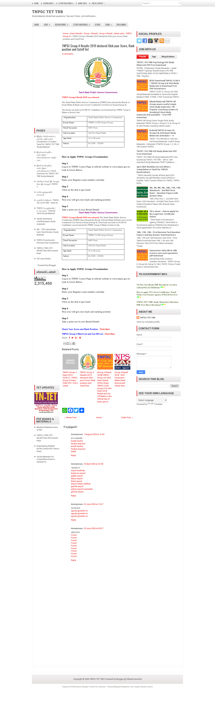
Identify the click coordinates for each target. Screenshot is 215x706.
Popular (142, 57)
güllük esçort (77, 476)
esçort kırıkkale (78, 470)
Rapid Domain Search (144, 686)
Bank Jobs (82, 3)
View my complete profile (148, 322)
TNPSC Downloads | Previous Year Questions (48, 241)
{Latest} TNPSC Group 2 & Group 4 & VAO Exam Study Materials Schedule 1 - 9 (163, 133)
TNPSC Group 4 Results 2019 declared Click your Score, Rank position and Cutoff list (98, 47)
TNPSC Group (98, 3)
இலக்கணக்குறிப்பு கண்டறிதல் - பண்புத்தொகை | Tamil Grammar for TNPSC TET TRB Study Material (48, 170)
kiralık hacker (77, 441)
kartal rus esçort (78, 473)
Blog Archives (168, 57)
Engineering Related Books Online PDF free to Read (48, 448)
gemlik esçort (77, 486)
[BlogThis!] (67, 343)
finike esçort (76, 481)
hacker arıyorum (78, 443)
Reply (73, 455)
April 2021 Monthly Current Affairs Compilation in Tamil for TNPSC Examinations (153, 169)
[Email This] (64, 343)
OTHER (97, 24)
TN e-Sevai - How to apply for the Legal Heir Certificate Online (164, 214)
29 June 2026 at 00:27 (93, 528)
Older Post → (127, 417)
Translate (158, 404)
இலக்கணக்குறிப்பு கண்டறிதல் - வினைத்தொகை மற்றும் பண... (46, 156)
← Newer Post (70, 417)
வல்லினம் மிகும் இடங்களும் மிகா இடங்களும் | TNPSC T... (48, 184)
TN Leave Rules (44, 258)
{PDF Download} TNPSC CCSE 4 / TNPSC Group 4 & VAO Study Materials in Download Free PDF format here (165, 84)
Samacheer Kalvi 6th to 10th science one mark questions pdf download (164, 253)
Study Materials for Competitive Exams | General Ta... (46, 459)
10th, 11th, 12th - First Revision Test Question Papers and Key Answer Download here (158, 233)
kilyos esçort (77, 478)
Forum (74, 535)
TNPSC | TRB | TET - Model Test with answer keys (47, 251)
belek (73, 451)
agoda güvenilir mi (79, 511)
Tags (154, 57)
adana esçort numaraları (82, 489)
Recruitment (61, 24)
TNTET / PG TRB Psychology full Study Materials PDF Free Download (155, 63)
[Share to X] (70, 343)
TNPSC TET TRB (47, 11)
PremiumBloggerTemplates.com (120, 686)
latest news (119, 33)
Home (36, 3)
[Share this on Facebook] (69, 338)
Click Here (105, 329)
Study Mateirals (66, 3)
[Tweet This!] (72, 338)
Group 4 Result (106, 33)
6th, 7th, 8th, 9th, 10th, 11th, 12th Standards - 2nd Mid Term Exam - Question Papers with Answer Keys (165, 192)
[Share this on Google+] (76, 338)
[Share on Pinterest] (80, 338)
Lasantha (102, 686)
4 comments (67, 54)
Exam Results (76, 33)
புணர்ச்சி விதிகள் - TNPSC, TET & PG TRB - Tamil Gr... (48, 201)
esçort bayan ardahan (81, 484)
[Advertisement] (98, 634)
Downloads (49, 3)
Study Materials (81, 24)
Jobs (47, 24)
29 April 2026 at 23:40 (93, 464)
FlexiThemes (76, 686)
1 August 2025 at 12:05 (94, 434)
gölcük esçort (77, 492)
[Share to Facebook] (73, 343)
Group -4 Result (91, 33)
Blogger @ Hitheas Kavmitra (129, 679)
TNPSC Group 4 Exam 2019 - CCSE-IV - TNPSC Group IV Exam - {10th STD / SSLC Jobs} (70, 379)
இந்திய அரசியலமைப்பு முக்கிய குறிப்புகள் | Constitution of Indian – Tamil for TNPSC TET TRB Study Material (48, 141)
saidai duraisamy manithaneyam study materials (46, 221)
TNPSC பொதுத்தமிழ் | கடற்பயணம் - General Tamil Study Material (46, 211)
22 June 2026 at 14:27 (93, 504)
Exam (108, 24)
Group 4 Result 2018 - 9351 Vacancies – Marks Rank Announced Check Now (121, 379)
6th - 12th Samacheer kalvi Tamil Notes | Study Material (48, 232)
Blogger (52, 265)
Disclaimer (121, 24)
